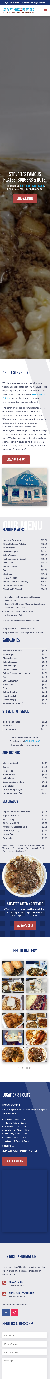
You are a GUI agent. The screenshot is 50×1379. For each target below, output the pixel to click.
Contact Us (27, 926)
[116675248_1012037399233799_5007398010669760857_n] (37, 1044)
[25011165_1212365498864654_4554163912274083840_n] (37, 992)
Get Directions (15, 1161)
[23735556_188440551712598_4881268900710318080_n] (13, 992)
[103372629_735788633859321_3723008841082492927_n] (13, 1044)
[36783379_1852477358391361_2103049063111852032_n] (37, 1009)
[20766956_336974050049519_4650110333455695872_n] (37, 974)
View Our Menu (25, 199)
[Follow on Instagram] (14, 1312)
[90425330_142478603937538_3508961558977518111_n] (37, 1026)
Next (29, 1068)
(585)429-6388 (32, 741)
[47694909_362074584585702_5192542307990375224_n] (13, 1026)
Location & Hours (16, 460)
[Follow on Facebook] (6, 1312)
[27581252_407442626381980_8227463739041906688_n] (13, 1009)
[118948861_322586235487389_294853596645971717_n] (13, 1061)
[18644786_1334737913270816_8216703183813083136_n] (13, 974)
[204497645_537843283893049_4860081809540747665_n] (37, 1061)
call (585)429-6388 (32, 185)
